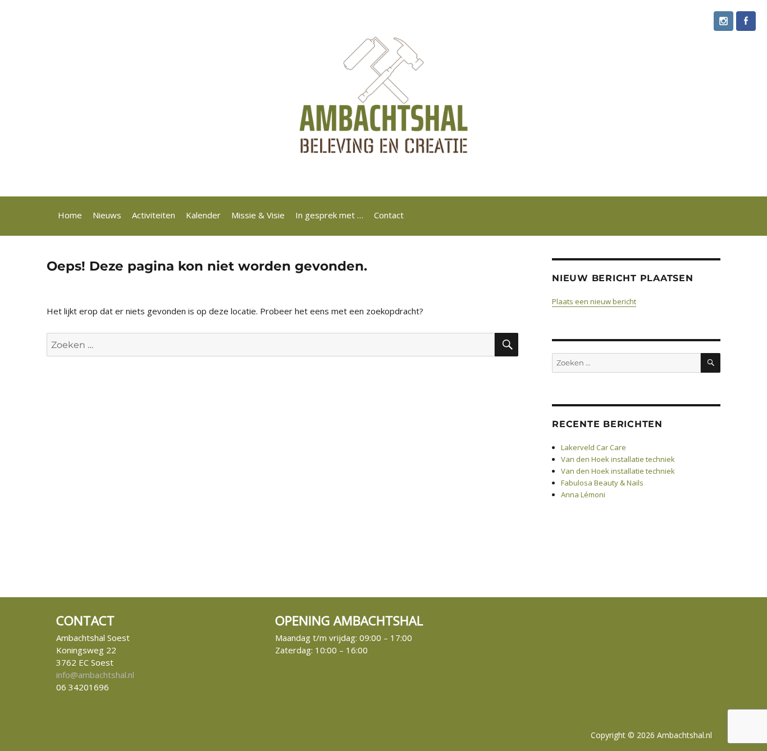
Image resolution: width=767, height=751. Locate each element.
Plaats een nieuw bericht (594, 301)
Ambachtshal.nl (684, 735)
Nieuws (107, 215)
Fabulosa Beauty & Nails (602, 483)
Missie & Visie (258, 215)
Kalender (203, 215)
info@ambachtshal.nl (95, 674)
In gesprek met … (329, 215)
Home (70, 215)
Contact (389, 215)
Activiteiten (153, 215)
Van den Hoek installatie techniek (618, 459)
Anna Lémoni (583, 494)
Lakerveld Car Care (593, 447)
